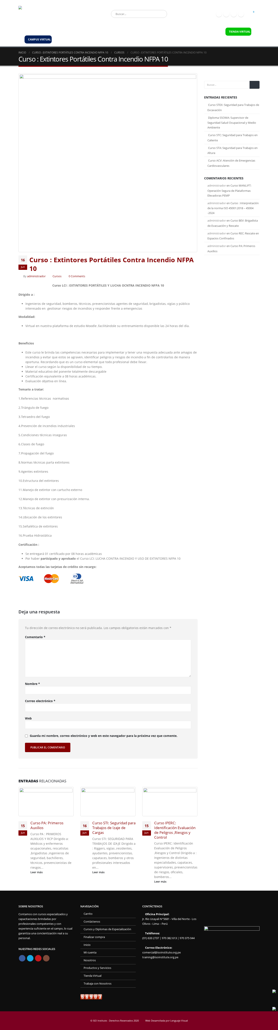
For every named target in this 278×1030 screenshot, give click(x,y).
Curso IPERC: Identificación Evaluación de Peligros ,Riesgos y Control (174, 830)
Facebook (22, 958)
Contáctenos (210, 31)
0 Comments (77, 276)
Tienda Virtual (92, 976)
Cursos (57, 276)
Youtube (38, 958)
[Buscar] (161, 14)
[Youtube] (234, 14)
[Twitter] (226, 14)
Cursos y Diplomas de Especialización (126, 31)
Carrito (88, 914)
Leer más (36, 872)
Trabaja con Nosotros (177, 31)
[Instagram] (241, 14)
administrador (36, 276)
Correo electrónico (40, 701)
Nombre (32, 684)
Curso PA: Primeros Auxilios (46, 825)
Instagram (46, 958)
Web (28, 718)
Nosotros (46, 31)
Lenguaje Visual (179, 1020)
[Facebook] (219, 14)
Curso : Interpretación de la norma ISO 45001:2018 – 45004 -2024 (233, 208)
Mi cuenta (90, 952)
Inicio (29, 31)
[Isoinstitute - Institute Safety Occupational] (48, 14)
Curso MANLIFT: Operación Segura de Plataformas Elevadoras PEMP (229, 190)
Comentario (35, 637)
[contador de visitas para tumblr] (91, 996)
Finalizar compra (94, 937)
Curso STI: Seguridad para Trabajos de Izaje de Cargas (114, 827)
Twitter (30, 958)
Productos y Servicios (76, 31)
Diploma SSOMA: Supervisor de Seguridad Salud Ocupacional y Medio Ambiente (231, 123)
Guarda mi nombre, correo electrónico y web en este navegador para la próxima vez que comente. (103, 736)
